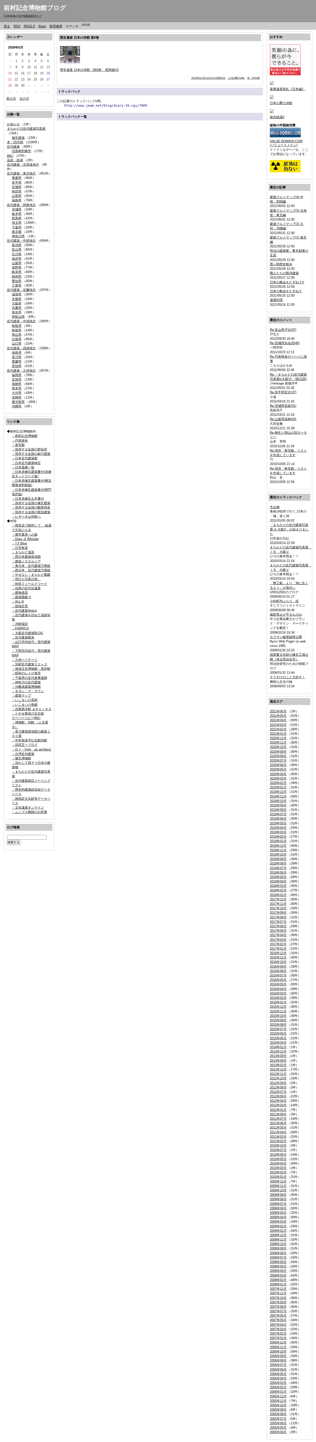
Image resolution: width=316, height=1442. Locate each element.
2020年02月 (278, 783)
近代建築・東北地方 (21, 173)
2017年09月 (278, 912)
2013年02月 (278, 1065)
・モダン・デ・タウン (28, 691)
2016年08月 (278, 971)
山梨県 (16, 263)
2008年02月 (278, 1280)
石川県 (16, 254)
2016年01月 (278, 1002)
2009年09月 (278, 1195)
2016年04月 (278, 989)
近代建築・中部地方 (21, 240)
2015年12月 (278, 1007)
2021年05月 (278, 716)
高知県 (16, 366)
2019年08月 (278, 810)
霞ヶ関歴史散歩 (281, 264)
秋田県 (16, 191)
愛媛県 (16, 361)
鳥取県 (16, 326)
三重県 (16, 285)
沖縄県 (16, 406)
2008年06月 (278, 1262)
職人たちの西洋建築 (284, 273)
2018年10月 (278, 854)
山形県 (16, 196)
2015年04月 (278, 1042)
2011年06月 (278, 1123)
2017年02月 (278, 944)
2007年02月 (278, 1333)
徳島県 (16, 352)
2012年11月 (278, 1074)
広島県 (16, 339)
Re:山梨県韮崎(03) (283, 419)
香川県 (16, 357)
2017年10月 (278, 908)
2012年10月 (278, 1078)
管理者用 (55, 26)
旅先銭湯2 (277, 117)
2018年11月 (278, 850)
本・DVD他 (15, 142)
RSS (17, 26)
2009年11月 (278, 1186)
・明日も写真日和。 (26, 579)
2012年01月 (278, 1110)
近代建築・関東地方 (21, 205)
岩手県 (16, 182)
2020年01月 (278, 787)
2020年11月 (278, 742)
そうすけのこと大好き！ (287, 677)
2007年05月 (278, 1320)
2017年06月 (278, 926)
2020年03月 (278, 778)
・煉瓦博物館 (21, 758)
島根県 (16, 330)
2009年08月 (278, 1199)
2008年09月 (278, 1248)
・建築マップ (21, 695)
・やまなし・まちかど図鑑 (31, 575)
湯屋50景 (276, 300)
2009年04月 (278, 1217)
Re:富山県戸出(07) (283, 330)
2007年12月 (278, 1289)
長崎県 (16, 384)
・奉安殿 (18, 445)
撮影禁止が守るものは (286, 614)
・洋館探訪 (20, 624)
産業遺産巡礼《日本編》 (287, 89)
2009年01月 (278, 1231)
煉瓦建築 (18, 138)
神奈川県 (18, 236)
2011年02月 (278, 1141)
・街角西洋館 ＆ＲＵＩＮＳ (31, 709)
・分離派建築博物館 (26, 687)
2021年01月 (278, 734)
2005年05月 (278, 1427)
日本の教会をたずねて (286, 291)
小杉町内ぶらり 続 (284, 601)
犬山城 (274, 507)
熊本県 (16, 388)
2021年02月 (278, 729)
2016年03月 (278, 993)
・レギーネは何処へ (26, 516)
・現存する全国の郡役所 (29, 449)
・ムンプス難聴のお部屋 (29, 812)
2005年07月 (278, 1419)
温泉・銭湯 (15, 160)
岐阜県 (16, 272)
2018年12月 (278, 846)
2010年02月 (278, 1172)
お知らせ (13, 124)
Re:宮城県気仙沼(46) (284, 343)
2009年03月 (278, 1221)
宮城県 (16, 187)
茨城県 (16, 209)
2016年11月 (278, 957)
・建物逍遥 (20, 592)
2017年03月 (278, 940)
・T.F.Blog (19, 543)
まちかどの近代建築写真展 (26, 128)
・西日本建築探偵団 (26, 557)
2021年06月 (278, 711)
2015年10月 (278, 1016)
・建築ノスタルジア (26, 561)
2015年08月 (278, 1024)
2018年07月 (278, 868)
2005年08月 (278, 1414)
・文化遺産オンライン (28, 807)
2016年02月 (278, 998)
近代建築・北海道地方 (23, 164)
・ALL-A (18, 601)
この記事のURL (236, 78)
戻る (7, 26)
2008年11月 (278, 1239)
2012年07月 (278, 1092)
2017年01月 (278, 948)
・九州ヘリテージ (25, 660)
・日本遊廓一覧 (23, 467)
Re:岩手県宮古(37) (283, 392)
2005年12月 (278, 1396)
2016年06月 (278, 980)
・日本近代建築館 (25, 458)
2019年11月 (278, 796)
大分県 (16, 393)
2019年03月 (278, 832)
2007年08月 (278, 1307)
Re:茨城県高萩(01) (283, 406)
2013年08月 (278, 1060)
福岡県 (16, 375)
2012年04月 (278, 1101)
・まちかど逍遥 (23, 552)
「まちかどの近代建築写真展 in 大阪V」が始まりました (289, 529)
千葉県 (16, 227)
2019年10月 (278, 801)
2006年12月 (278, 1342)
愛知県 (16, 281)
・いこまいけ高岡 (25, 700)
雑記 (10, 156)
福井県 (16, 258)
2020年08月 (278, 756)
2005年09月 (278, 1409)
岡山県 (16, 334)
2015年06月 (278, 1033)
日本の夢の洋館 (281, 103)
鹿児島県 (18, 402)
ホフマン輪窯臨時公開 (286, 637)
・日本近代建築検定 (26, 463)
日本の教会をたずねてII (287, 282)
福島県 (16, 200)
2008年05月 (278, 1266)
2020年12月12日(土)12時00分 (208, 78)
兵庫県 (16, 308)
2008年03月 (278, 1275)
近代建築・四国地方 (21, 348)
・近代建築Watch (24, 610)
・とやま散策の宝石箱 (28, 713)
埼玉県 (16, 222)
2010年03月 (278, 1168)
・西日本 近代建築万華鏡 (31, 570)
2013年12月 (278, 1051)
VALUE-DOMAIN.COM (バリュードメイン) (286, 143)
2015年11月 (278, 1011)
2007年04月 (278, 1325)
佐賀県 (16, 379)
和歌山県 (18, 317)
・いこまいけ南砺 (25, 704)
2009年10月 (278, 1190)
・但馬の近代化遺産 (26, 588)
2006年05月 (278, 1374)
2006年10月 (278, 1351)
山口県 (16, 343)
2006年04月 (278, 1378)
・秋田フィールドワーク (29, 584)
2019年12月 (278, 792)
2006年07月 (278, 1365)
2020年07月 (278, 760)
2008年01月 (278, 1284)
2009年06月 (278, 1208)
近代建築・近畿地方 (21, 290)
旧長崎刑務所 (21, 151)
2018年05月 (278, 877)
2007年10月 (278, 1298)
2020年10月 (278, 747)
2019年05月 (278, 823)
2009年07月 (278, 1204)
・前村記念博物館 (25, 436)
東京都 (16, 232)
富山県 (16, 249)
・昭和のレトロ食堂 (26, 673)
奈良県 (16, 312)
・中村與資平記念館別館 (29, 740)
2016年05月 (278, 984)
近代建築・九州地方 (21, 370)
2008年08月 (278, 1253)
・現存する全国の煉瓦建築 (31, 503)
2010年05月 (278, 1159)
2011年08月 (278, 1114)
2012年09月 (278, 1083)
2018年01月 (278, 895)
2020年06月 (278, 765)
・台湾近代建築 (23, 754)
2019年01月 (278, 841)
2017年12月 (278, 899)
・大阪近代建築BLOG (27, 633)
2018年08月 (278, 863)
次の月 (24, 98)
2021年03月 (278, 725)
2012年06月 (278, 1096)
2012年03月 (278, 1105)
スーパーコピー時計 (26, 718)
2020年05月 (278, 769)
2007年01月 (278, 1338)
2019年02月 (278, 836)
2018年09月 (278, 859)
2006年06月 (278, 1369)
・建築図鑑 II (21, 597)
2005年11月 (278, 1401)
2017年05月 (278, 930)
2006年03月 (278, 1383)
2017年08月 (278, 917)
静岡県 (16, 276)
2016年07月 (278, 975)
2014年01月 (278, 1047)
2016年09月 (278, 966)
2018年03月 (278, 886)
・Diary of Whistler (25, 539)
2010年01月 (278, 1177)
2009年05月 (278, 1213)
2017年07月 (278, 922)
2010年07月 (278, 1150)
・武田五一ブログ (25, 745)
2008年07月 (278, 1257)
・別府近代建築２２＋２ (29, 664)
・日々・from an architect (31, 749)
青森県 (16, 178)
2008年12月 (278, 1235)
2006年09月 (278, 1356)
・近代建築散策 (23, 637)
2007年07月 (278, 1311)
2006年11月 (278, 1347)
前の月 (11, 98)
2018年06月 (278, 872)
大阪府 (16, 303)
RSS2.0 (29, 26)
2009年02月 (278, 1226)
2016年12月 (278, 953)
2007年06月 (278, 1315)
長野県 (16, 267)
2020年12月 (278, 738)
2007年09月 (278, 1302)
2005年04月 (278, 1432)
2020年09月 (278, 751)
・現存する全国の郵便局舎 (31, 507)
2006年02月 (278, 1387)
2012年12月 (278, 1069)
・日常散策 (20, 548)
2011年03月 (278, 1136)
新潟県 (16, 245)
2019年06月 (278, 818)
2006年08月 (278, 1360)
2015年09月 (278, 1020)
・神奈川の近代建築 (26, 682)
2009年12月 (278, 1181)
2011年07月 (278, 1119)
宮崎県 (16, 397)
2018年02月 (278, 890)
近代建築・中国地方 (21, 321)
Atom (42, 26)
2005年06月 (278, 1423)
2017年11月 (278, 904)
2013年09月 (278, 1056)
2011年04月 (278, 1132)
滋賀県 (16, 294)
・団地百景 (20, 606)
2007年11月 (278, 1293)
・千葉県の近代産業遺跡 (29, 678)
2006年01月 (278, 1392)
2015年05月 (278, 1038)
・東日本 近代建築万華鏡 (31, 566)
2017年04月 (278, 935)
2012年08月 (278, 1087)
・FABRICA (20, 628)
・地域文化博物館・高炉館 (31, 669)
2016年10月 (278, 962)
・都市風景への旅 (25, 534)
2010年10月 (278, 1145)
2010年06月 (278, 1154)
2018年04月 (278, 881)
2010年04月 (278, 1163)
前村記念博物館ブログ (35, 7)
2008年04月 (278, 1271)
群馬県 (16, 218)
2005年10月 (278, 1405)
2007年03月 (278, 1329)
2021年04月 (278, 720)
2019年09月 (278, 805)
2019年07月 (278, 814)
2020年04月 (278, 774)
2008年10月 (278, 1244)
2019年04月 (278, 828)
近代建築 (13, 146)
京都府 (16, 299)
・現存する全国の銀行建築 (31, 454)
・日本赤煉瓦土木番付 (28, 498)
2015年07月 (278, 1029)
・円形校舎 (20, 440)
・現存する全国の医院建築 (31, 512)
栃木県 (16, 214)
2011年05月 (278, 1127)
